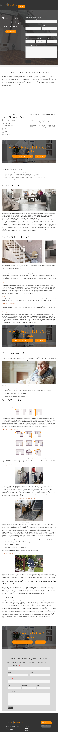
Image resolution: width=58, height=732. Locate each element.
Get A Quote (46, 726)
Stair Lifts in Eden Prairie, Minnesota (51, 126)
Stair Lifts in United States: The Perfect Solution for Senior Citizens (22, 174)
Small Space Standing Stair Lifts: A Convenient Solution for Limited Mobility (25, 177)
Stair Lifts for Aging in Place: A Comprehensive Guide (18, 179)
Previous (4, 620)
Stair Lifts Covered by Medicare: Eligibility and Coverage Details (21, 175)
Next (55, 623)
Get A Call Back (26, 156)
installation (16, 421)
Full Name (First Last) (31, 19)
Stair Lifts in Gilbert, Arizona (33, 126)
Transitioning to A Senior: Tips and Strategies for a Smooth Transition (23, 172)
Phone (44, 25)
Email (27, 25)
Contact (21, 6)
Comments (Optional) (31, 45)
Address (28, 32)
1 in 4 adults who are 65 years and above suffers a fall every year (24, 357)
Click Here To (22, 156)
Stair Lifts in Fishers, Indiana (51, 122)
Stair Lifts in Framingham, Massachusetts (42, 127)
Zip (48, 38)
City (26, 38)
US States (39, 38)
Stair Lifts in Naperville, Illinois (42, 122)
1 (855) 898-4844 (10, 31)
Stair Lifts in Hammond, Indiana (33, 122)
